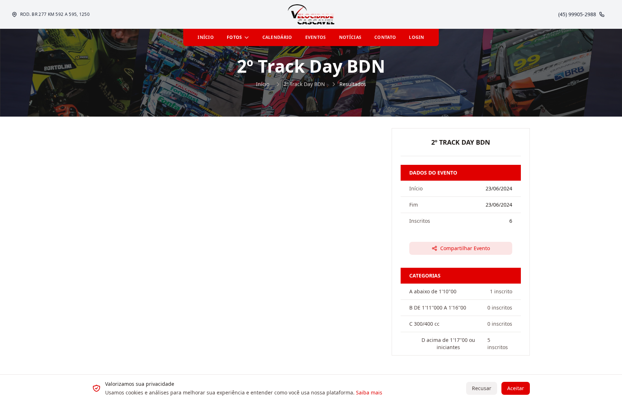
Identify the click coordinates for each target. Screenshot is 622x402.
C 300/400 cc (424, 323)
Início (262, 84)
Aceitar (515, 388)
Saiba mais (369, 392)
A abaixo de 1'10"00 (432, 291)
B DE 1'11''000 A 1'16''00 (437, 307)
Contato (385, 37)
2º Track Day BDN (304, 84)
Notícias (350, 37)
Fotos (234, 37)
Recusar (481, 388)
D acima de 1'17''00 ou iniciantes (448, 343)
